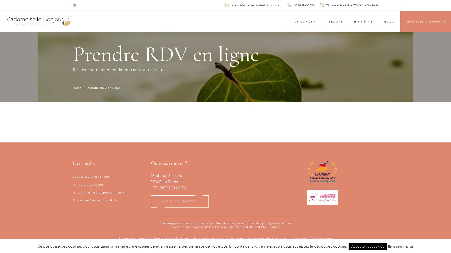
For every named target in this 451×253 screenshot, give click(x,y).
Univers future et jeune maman (100, 192)
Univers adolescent (89, 184)
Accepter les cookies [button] (367, 246)
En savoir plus (401, 246)
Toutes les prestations (91, 176)
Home (77, 87)
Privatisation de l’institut (95, 200)
